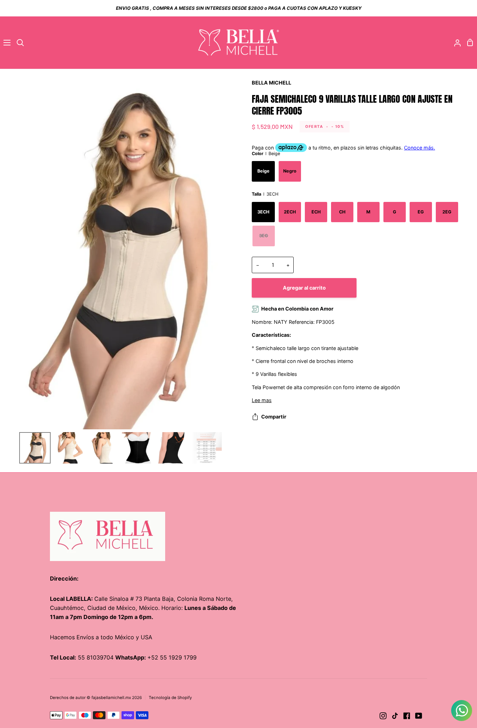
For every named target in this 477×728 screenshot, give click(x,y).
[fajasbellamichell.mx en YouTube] (418, 715)
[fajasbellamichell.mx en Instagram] (383, 715)
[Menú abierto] (5, 42)
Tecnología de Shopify (170, 697)
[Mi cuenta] (454, 42)
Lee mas (262, 400)
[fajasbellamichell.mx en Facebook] (406, 715)
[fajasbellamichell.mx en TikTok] (394, 715)
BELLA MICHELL (271, 83)
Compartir (273, 417)
